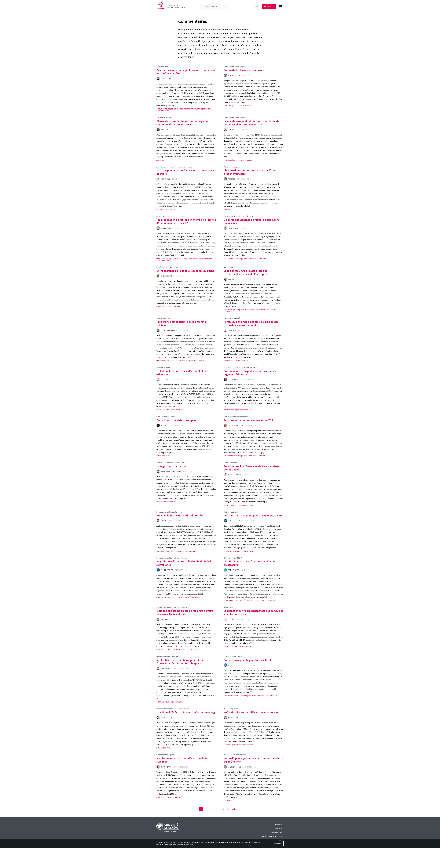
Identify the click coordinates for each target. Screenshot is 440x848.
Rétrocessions (208, 109)
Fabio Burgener (167, 619)
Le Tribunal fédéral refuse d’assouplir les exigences (181, 372)
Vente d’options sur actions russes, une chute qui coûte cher (253, 760)
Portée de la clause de (244, 70)
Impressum (278, 824)
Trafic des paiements (198, 360)
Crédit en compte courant (166, 416)
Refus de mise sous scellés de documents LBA (251, 712)
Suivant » (235, 809)
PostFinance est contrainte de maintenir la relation (181, 323)
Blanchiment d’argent (165, 755)
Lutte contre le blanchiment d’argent (239, 216)
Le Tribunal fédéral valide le (185, 712)
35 (223, 809)
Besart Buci (165, 426)
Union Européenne (176, 410)
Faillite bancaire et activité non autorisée (240, 367)
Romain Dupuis (234, 130)
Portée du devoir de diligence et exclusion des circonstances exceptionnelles (251, 323)
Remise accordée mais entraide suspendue (173, 462)
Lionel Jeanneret (235, 380)
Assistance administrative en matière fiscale (174, 167)
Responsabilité (161, 306)
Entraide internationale (164, 209)
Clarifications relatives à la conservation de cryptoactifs (249, 563)
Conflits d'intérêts (163, 109)
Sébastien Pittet (168, 79)
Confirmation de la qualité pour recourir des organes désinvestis (250, 372)
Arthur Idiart (233, 570)
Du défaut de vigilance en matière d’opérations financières (252, 221)
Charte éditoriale (276, 832)
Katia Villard (233, 228)
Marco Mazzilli (167, 130)
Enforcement (161, 748)
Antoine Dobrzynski (236, 279)
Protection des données (256, 695)
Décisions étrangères (232, 167)
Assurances (160, 160)
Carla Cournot (167, 276)
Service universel (163, 318)
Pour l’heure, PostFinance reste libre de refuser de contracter (252, 467)
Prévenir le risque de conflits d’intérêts (179, 515)
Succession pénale (231, 267)
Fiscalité (177, 209)
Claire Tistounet (235, 521)
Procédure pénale (231, 709)
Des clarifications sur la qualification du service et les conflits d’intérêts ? (185, 71)
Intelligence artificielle (232, 551)
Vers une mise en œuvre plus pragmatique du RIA (253, 515)
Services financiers (162, 111)
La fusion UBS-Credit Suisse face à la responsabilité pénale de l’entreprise (246, 272)
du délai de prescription (176, 420)
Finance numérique (240, 695)
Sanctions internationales (234, 66)
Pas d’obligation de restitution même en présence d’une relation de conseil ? (186, 221)
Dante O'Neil (233, 330)
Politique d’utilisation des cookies (271, 836)
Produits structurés (194, 109)
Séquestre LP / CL (163, 367)
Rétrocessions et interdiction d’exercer (172, 558)
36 (228, 809)
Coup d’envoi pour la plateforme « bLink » (249, 660)
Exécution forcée (162, 410)
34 (218, 809)
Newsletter (269, 6)
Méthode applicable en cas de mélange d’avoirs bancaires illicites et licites (184, 612)
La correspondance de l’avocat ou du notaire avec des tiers (185, 172)
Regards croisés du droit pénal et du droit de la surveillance (184, 563)
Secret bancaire (271, 695)
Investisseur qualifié (232, 318)
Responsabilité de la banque (235, 755)
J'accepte (278, 843)
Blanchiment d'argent (249, 258)
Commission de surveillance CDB (237, 416)
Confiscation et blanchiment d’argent (171, 607)
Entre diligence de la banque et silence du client (185, 271)
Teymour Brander (168, 330)
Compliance (228, 106)
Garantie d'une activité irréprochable (174, 597)
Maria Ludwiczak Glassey (171, 471)
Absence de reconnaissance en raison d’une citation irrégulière (250, 172)
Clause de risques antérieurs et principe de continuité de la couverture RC (182, 122)
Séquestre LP (229, 607)
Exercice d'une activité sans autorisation (172, 709)
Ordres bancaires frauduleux (167, 656)
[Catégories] (257, 6)
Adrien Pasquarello (169, 669)
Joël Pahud (165, 179)
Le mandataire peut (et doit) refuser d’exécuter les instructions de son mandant (252, 122)
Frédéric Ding (233, 179)
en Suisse (233, 656)
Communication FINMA (233, 558)
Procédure (227, 209)
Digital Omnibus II (231, 512)
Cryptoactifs (250, 600)
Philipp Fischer (167, 570)
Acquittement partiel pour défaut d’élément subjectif (182, 760)
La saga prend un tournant (172, 466)
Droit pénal (263, 258)
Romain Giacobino (235, 75)
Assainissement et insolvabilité (234, 600)
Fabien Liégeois (167, 521)
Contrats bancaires (194, 258)
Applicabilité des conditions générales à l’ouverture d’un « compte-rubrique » (180, 661)
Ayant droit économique (232, 258)
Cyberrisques (228, 695)
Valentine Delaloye (236, 426)
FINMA (239, 410)
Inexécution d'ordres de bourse (168, 267)
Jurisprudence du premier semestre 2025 (248, 420)
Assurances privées (164, 117)
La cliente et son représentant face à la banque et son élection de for (253, 612)
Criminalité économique (248, 309)
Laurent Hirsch (234, 767)
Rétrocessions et (169, 512)
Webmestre (278, 828)
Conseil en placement (178, 109)
